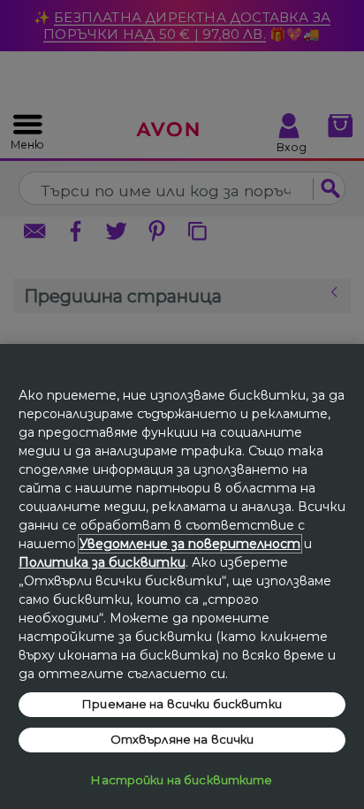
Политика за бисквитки (102, 562)
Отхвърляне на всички (182, 739)
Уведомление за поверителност (190, 544)
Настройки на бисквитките (181, 780)
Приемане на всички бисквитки (182, 704)
